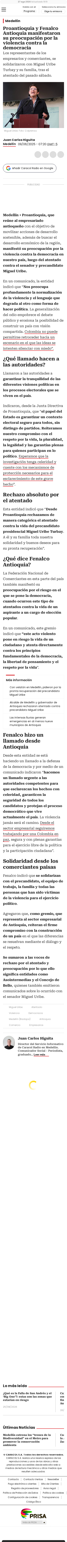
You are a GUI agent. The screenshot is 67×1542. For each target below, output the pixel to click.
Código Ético (33, 1501)
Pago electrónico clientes (22, 1483)
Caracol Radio (12, 10)
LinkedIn (53, 154)
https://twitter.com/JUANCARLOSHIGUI (37, 140)
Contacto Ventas (33, 1479)
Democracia (35, 1013)
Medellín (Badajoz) (20, 1019)
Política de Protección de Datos (20, 1492)
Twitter (45, 154)
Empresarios (36, 1025)
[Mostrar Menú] (3, 9)
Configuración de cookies (22, 1497)
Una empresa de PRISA (33, 1513)
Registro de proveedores (25, 1488)
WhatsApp (60, 154)
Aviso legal (49, 1488)
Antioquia (45, 1019)
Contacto (13, 1479)
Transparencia (50, 1497)
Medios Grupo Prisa (33, 1522)
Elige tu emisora (53, 11)
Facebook (37, 154)
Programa (29, 11)
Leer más (39, 1054)
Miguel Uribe (16, 1007)
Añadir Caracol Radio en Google (32, 168)
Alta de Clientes (50, 1483)
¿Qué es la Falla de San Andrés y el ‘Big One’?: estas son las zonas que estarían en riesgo (27, 1396)
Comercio (14, 1025)
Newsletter (53, 1479)
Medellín (12, 21)
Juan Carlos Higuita (19, 140)
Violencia (14, 1013)
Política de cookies (53, 1492)
